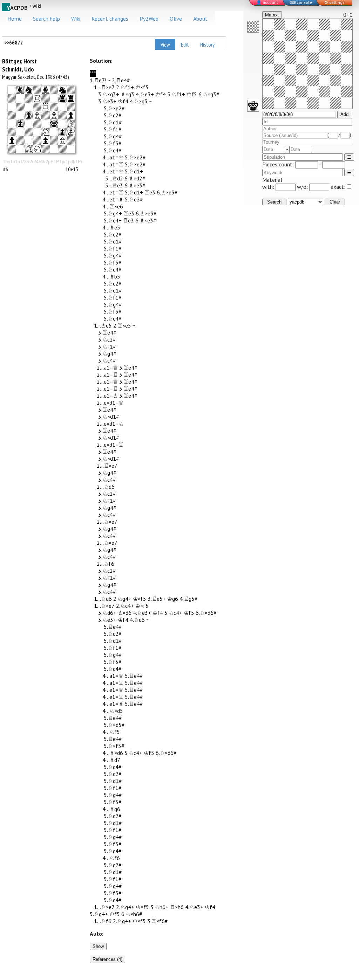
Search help (46, 18)
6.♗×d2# (134, 178)
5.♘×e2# (114, 108)
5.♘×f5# (114, 745)
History (207, 44)
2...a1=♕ (107, 367)
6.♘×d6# (206, 612)
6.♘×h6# (131, 913)
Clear (335, 202)
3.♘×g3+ (108, 94)
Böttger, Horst (19, 61)
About (200, 18)
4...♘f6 (111, 857)
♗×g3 (127, 94)
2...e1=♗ (107, 395)
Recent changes (110, 18)
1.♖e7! (98, 80)
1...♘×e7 (104, 605)
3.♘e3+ (107, 101)
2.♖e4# (121, 80)
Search (274, 202)
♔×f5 (142, 87)
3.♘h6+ (159, 906)
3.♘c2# (107, 339)
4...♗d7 (111, 759)
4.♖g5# (189, 598)
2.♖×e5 (122, 325)
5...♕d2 (114, 178)
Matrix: (272, 15)
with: (269, 186)
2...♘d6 (106, 486)
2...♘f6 (105, 563)
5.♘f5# (113, 143)
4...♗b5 (111, 276)
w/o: (303, 186)
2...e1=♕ (107, 381)
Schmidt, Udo (18, 69)
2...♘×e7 (107, 521)
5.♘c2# (113, 115)
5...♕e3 (114, 185)
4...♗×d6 (112, 752)
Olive (176, 18)
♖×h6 (177, 906)
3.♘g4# (107, 353)
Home (14, 18)
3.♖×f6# (157, 920)
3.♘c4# (107, 360)
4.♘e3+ (145, 94)
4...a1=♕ (112, 157)
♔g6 (172, 598)
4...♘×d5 (112, 710)
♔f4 (160, 94)
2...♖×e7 (107, 465)
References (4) (107, 959)
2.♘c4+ (125, 605)
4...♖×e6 (112, 206)
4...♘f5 (111, 731)
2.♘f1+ (125, 87)
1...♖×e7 (104, 87)
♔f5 (192, 94)
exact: (338, 186)
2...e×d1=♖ (110, 444)
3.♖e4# (107, 332)
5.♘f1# (113, 129)
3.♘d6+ (107, 612)
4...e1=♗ (112, 199)
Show (98, 946)
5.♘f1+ (176, 94)
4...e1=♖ (112, 192)
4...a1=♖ (112, 164)
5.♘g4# (113, 136)
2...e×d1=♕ (110, 402)
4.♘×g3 (139, 101)
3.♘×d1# (108, 416)
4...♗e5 (111, 227)
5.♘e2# (134, 199)
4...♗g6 (111, 808)
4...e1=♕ (112, 171)
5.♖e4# (113, 626)
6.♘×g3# (208, 94)
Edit (185, 44)
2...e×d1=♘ (110, 423)
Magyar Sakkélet (18, 76)
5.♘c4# (113, 150)
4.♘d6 (137, 619)
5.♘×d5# (114, 724)
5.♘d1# (113, 122)
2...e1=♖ (107, 388)
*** (93, 73)
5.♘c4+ (113, 220)
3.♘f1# (107, 346)
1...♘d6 (103, 598)
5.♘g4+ (113, 213)
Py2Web (149, 18)
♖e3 (149, 192)
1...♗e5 (103, 325)
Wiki (75, 18)
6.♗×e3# (134, 185)
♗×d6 (124, 612)
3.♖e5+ (157, 598)
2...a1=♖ (107, 374)
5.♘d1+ (134, 171)
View (165, 44)
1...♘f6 (102, 920)
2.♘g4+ (122, 598)
